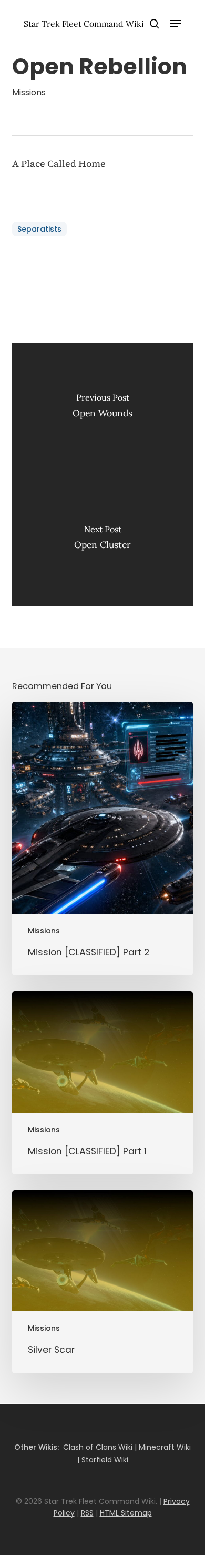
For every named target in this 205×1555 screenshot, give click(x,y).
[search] (155, 23)
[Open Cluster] (102, 540)
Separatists (39, 229)
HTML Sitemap (126, 1513)
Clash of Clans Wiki (97, 1447)
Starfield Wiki (104, 1459)
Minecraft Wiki (165, 1447)
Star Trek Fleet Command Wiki (84, 23)
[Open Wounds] (102, 408)
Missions (29, 92)
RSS (87, 1513)
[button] (175, 23)
